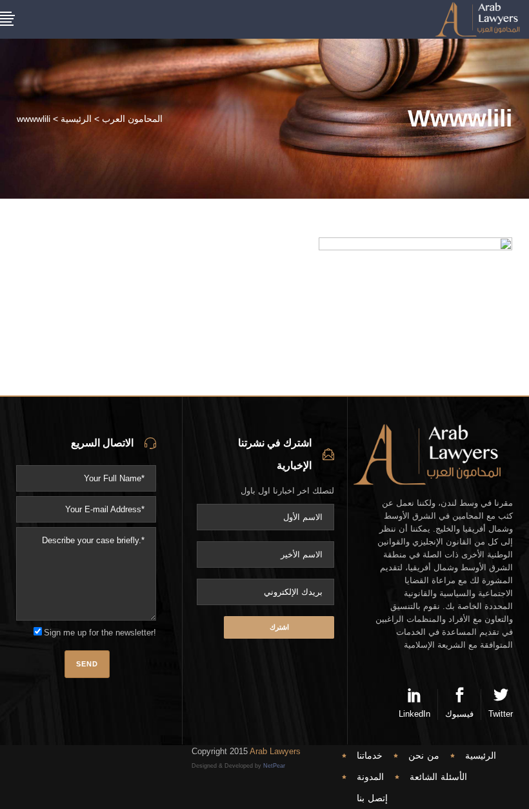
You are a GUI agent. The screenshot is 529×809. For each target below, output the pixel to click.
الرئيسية (76, 118)
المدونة (370, 777)
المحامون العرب (132, 118)
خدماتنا (370, 755)
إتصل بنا (372, 798)
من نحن (423, 755)
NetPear (274, 766)
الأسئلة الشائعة (438, 777)
